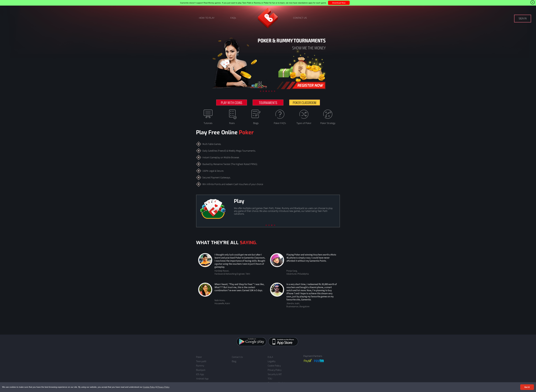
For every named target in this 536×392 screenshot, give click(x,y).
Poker (199, 357)
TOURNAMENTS (268, 102)
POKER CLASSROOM (304, 102)
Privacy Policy (163, 387)
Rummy (200, 365)
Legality (271, 361)
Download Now (338, 3)
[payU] (308, 361)
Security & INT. (275, 374)
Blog (234, 361)
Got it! (527, 387)
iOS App (200, 374)
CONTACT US (300, 18)
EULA (270, 357)
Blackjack (200, 370)
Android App (202, 378)
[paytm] (319, 361)
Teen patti (201, 361)
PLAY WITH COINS (231, 102)
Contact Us (237, 357)
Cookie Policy (149, 387)
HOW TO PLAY (207, 18)
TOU (270, 378)
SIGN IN (523, 18)
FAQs (233, 18)
